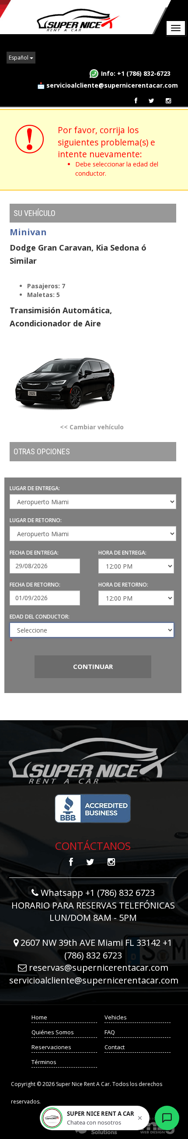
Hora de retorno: (123, 584)
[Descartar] (140, 1118)
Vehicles (115, 1017)
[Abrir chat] (167, 1118)
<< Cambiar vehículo (92, 427)
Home (39, 1017)
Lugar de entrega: (35, 488)
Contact (114, 1047)
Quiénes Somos (53, 1032)
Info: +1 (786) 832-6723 (136, 73)
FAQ (109, 1032)
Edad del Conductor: (40, 616)
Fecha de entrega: (34, 552)
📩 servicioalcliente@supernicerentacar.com (107, 85)
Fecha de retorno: (35, 584)
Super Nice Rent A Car (86, 17)
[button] (95, 1118)
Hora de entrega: (122, 552)
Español (19, 57)
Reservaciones (51, 1047)
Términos (43, 1062)
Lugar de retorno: (36, 520)
